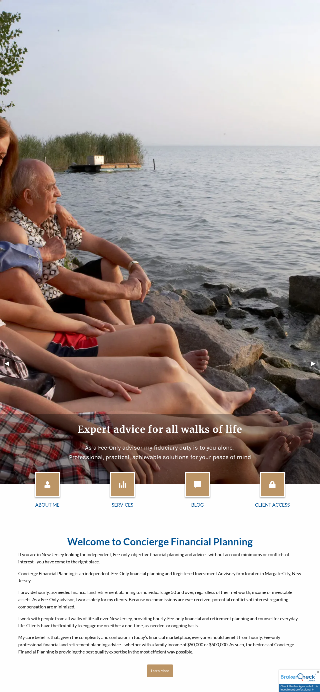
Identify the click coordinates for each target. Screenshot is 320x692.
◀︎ (9, 363)
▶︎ (315, 363)
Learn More (160, 670)
